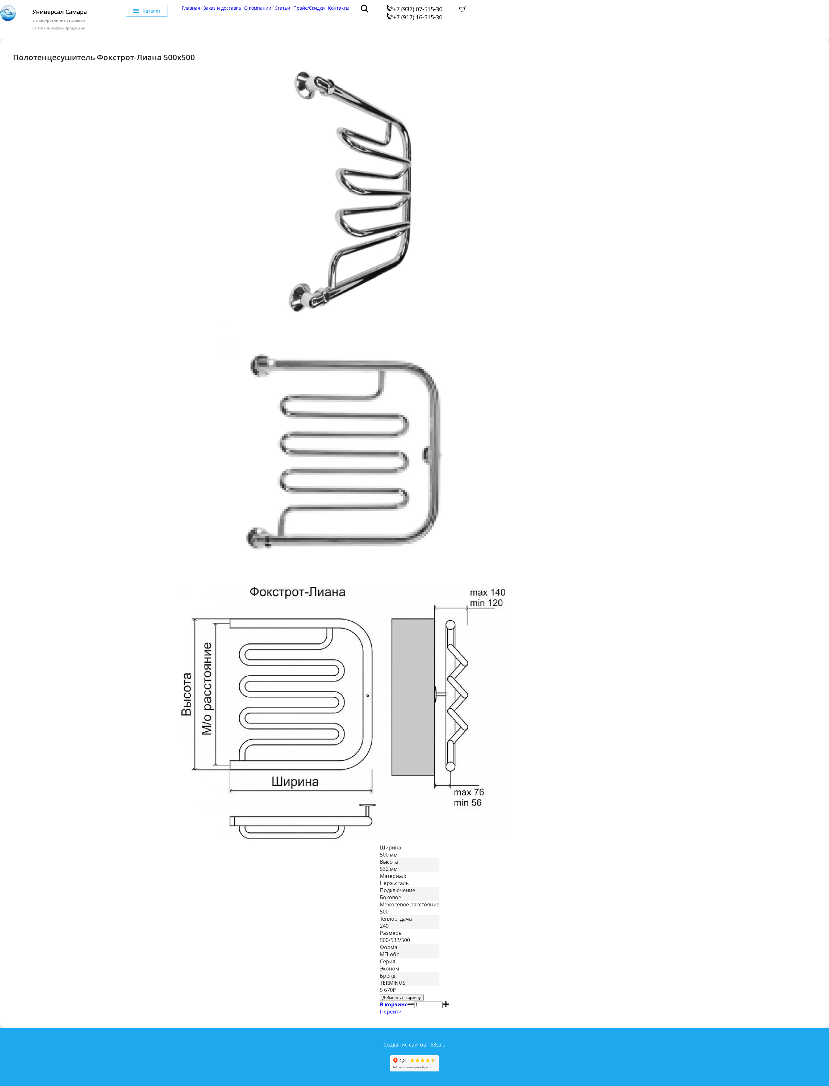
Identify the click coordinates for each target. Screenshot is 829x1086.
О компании (257, 8)
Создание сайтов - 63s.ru (414, 1044)
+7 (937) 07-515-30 (417, 9)
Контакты (338, 8)
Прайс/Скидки (309, 8)
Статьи (282, 8)
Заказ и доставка (222, 8)
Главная (191, 8)
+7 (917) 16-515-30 (417, 17)
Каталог (151, 11)
